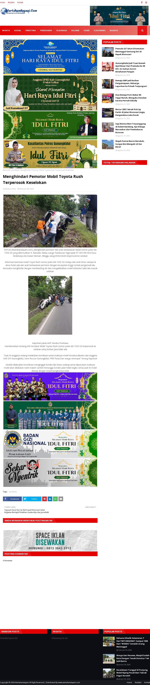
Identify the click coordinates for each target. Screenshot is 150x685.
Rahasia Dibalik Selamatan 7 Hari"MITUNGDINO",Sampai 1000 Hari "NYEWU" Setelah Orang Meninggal (132, 642)
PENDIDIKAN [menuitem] (46, 30)
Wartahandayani (22, 682)
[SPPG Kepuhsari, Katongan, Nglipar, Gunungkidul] (50, 457)
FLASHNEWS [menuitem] (99, 30)
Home (2, 2)
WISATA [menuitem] (6, 30)
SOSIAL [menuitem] (17, 30)
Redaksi (11, 2)
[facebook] (141, 2)
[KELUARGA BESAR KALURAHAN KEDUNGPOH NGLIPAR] (50, 428)
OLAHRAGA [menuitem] (61, 30)
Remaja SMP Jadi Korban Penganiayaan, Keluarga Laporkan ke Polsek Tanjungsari (131, 83)
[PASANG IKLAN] (50, 550)
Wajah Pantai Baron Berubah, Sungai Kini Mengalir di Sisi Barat (129, 144)
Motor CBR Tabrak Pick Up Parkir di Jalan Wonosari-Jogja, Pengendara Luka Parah (130, 112)
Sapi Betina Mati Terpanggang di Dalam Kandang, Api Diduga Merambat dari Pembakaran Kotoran (130, 128)
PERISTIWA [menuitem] (30, 30)
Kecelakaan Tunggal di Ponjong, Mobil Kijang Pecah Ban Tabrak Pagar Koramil (132, 673)
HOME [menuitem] (87, 30)
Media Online (10, 189)
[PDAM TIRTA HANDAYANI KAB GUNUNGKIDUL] (50, 74)
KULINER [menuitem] (75, 30)
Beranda (6, 170)
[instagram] (146, 2)
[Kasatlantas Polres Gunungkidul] (50, 167)
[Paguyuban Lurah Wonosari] (50, 399)
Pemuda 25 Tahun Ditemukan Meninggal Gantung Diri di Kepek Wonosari (129, 51)
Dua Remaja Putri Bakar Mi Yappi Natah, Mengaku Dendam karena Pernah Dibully (130, 97)
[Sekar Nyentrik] (50, 486)
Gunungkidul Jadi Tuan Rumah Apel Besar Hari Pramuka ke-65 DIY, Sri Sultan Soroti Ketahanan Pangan (130, 67)
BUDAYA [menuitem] (114, 30)
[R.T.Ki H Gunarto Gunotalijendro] (50, 138)
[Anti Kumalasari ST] (50, 109)
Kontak (20, 2)
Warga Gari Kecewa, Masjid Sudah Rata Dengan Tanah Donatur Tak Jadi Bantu (132, 658)
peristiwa (15, 170)
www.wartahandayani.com (69, 682)
